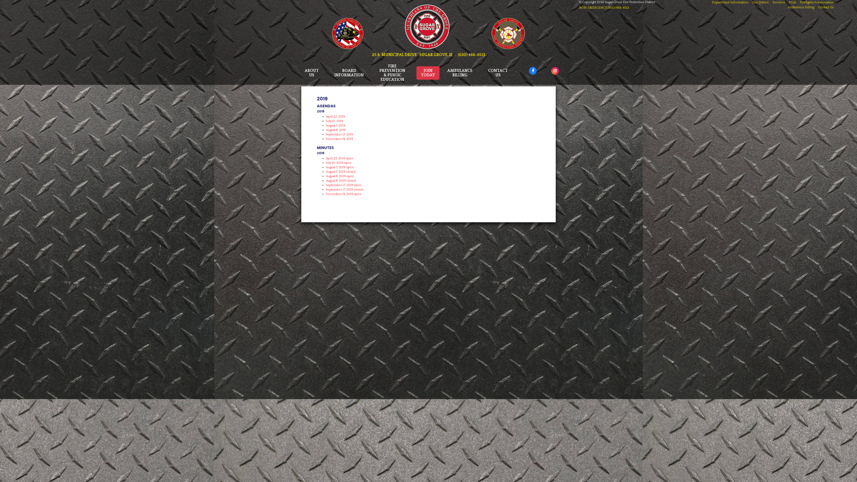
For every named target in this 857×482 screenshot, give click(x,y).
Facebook (529, 69)
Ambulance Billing (459, 73)
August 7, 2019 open (340, 167)
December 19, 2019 (339, 139)
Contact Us (498, 73)
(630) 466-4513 (471, 55)
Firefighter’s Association (817, 2)
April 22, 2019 (335, 116)
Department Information (730, 2)
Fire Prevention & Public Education (392, 73)
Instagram (551, 69)
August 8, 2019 (336, 130)
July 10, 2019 (334, 121)
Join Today (428, 73)
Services (779, 2)
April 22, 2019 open (339, 158)
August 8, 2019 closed (341, 181)
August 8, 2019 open (340, 176)
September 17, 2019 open (343, 185)
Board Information (349, 73)
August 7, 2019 (335, 125)
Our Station (760, 2)
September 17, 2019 (339, 134)
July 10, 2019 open (338, 163)
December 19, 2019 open (343, 194)
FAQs (792, 2)
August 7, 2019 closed (340, 172)
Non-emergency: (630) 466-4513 (604, 8)
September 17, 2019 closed (344, 189)
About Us (312, 73)
